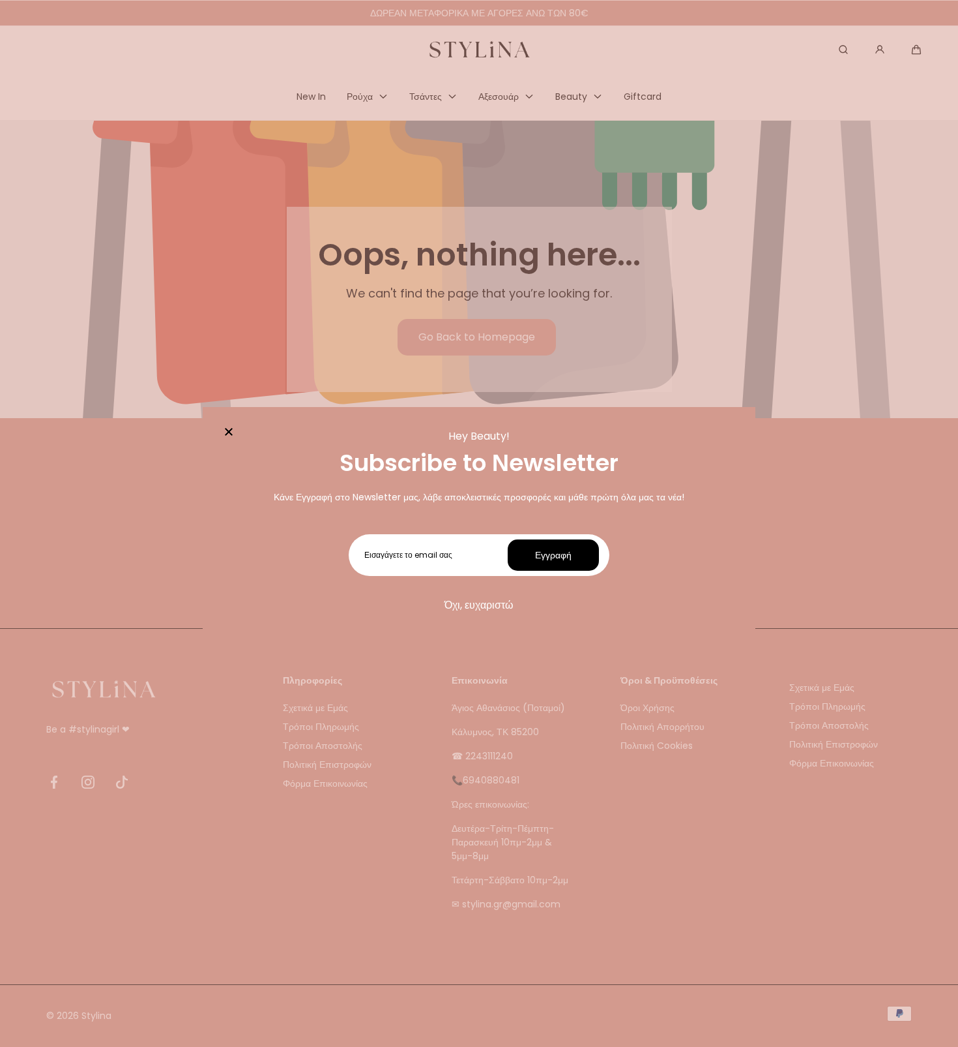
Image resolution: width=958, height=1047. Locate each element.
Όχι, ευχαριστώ (479, 605)
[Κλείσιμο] (228, 433)
